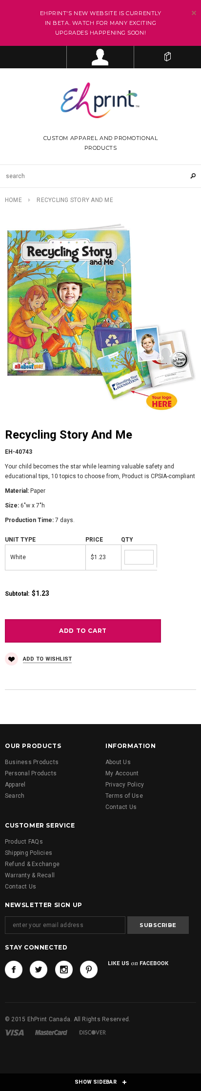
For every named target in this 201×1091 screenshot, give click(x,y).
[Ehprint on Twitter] (38, 969)
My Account (122, 773)
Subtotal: (17, 593)
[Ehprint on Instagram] (64, 969)
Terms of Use (124, 795)
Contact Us (121, 807)
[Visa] (14, 1032)
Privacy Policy (124, 784)
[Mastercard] (51, 1032)
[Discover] (92, 1032)
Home (13, 200)
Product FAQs (24, 841)
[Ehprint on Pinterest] (89, 969)
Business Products (32, 762)
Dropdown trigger (100, 57)
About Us (118, 762)
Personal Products (31, 773)
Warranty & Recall (30, 875)
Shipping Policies (28, 852)
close (194, 13)
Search (14, 795)
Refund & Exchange (32, 864)
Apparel (15, 784)
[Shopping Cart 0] (167, 57)
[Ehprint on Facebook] (13, 969)
